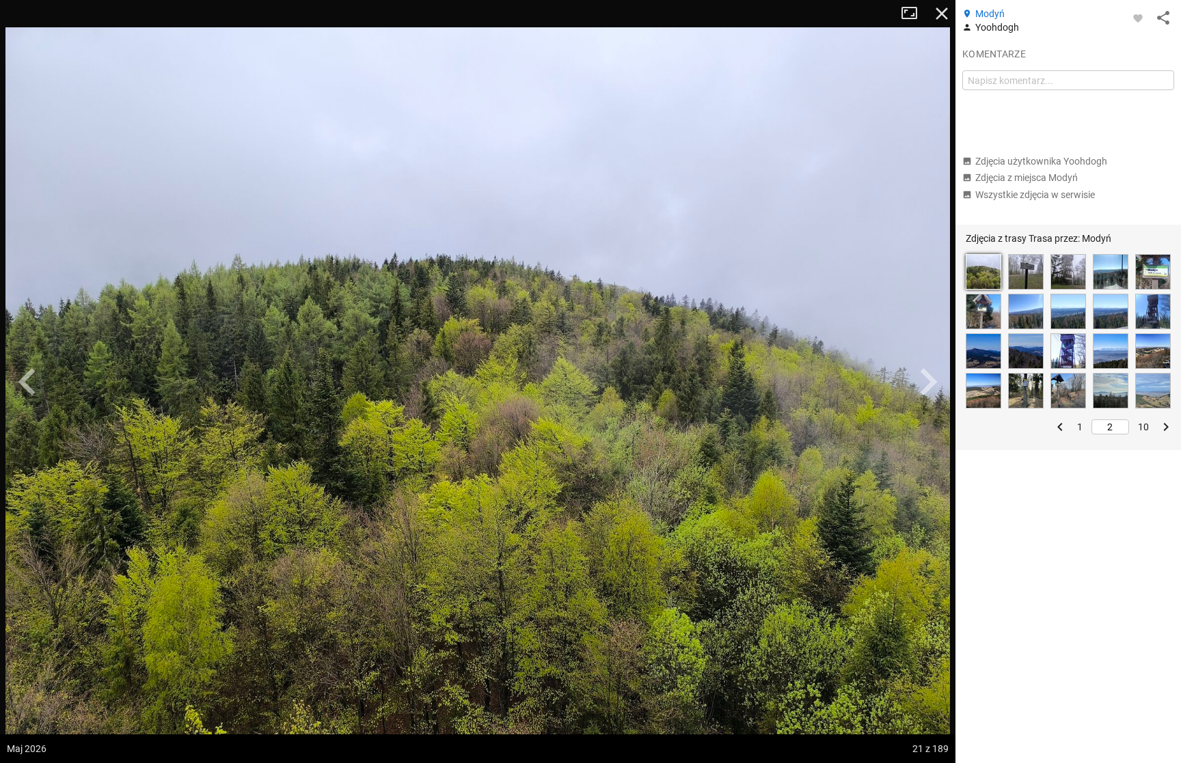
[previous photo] (27, 382)
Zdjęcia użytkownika (1041, 161)
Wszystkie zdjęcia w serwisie (1035, 194)
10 (1143, 426)
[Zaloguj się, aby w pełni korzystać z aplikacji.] (1138, 17)
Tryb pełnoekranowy (914, 13)
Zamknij (941, 13)
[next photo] (928, 382)
